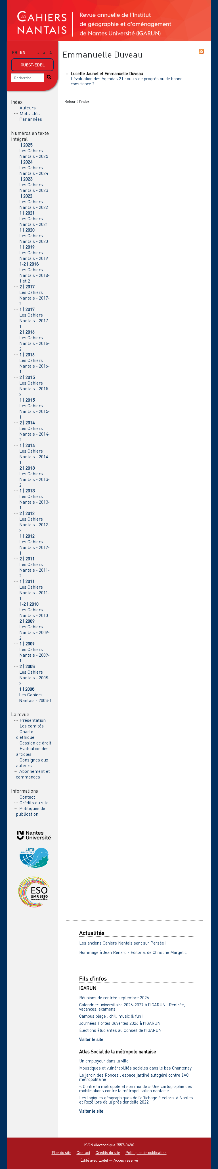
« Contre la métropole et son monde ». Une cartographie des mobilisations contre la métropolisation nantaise (135, 1088)
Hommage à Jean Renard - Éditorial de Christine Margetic (132, 952)
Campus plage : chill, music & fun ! (111, 1016)
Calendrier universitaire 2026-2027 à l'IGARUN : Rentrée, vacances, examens (132, 1006)
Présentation (33, 720)
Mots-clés (30, 113)
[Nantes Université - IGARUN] (34, 834)
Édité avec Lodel (94, 1160)
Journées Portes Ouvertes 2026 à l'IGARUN (119, 1023)
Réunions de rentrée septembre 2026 (114, 997)
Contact (27, 797)
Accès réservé (126, 1160)
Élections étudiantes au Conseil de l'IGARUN (120, 1030)
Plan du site (61, 1152)
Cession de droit (35, 743)
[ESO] (34, 892)
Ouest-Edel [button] (33, 64)
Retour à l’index (77, 101)
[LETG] (34, 857)
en (22, 52)
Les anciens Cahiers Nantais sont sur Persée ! (123, 942)
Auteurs (28, 108)
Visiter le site (91, 1039)
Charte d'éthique (25, 734)
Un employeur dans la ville (104, 1060)
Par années (30, 119)
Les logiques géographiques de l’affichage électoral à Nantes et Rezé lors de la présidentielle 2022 (136, 1099)
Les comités (32, 726)
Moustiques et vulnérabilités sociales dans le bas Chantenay (135, 1067)
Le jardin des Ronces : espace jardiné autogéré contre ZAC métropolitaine (134, 1077)
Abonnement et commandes (33, 774)
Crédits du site (34, 802)
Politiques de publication (30, 811)
